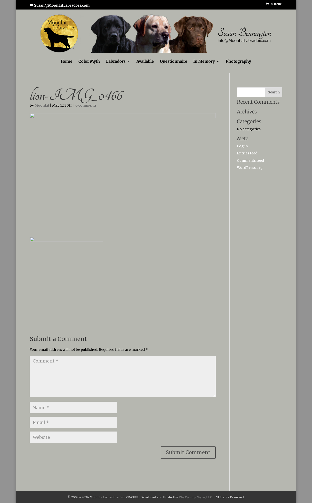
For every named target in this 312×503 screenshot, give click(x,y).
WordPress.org (250, 167)
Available (145, 62)
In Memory (204, 62)
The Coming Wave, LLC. (196, 497)
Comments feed (250, 160)
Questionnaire (173, 62)
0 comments (86, 105)
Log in (242, 146)
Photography (238, 62)
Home (66, 62)
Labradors (116, 62)
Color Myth (89, 62)
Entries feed (247, 153)
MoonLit (42, 105)
